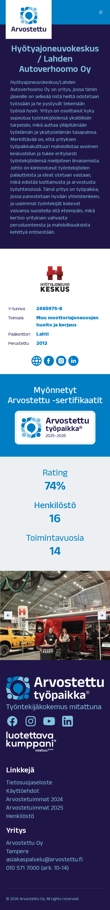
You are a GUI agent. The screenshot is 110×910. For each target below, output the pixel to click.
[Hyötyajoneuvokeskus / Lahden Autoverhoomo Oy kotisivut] (36, 361)
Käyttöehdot (22, 792)
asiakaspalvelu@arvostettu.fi (44, 860)
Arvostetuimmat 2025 (34, 808)
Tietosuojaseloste (29, 783)
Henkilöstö (20, 817)
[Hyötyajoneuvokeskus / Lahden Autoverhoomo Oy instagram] (61, 361)
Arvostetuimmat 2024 (34, 800)
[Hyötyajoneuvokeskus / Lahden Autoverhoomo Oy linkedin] (73, 361)
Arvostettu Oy (24, 844)
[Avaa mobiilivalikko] (101, 12)
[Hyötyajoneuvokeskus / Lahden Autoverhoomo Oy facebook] (49, 361)
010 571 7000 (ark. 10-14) (37, 869)
